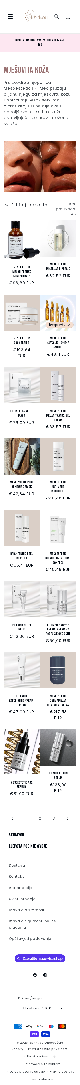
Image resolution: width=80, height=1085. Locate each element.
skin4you (36, 1043)
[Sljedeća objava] (71, 43)
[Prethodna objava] (9, 43)
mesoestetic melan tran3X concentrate (21, 271)
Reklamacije (20, 887)
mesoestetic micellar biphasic (58, 267)
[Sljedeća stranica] (67, 818)
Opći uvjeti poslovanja (30, 938)
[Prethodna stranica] (12, 818)
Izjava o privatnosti (27, 910)
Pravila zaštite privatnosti (48, 1049)
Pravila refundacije (42, 1056)
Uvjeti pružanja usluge (27, 1071)
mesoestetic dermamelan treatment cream (58, 700)
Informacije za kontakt (42, 1064)
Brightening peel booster (21, 556)
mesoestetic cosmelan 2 (22, 340)
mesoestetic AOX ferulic (22, 784)
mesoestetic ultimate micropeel (58, 487)
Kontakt (16, 876)
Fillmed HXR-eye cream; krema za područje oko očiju (58, 629)
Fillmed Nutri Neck (21, 627)
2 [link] (40, 818)
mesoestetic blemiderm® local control (58, 558)
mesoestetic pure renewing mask (21, 485)
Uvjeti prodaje (22, 898)
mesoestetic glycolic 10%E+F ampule (58, 342)
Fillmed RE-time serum (58, 775)
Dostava (17, 865)
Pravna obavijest (42, 1079)
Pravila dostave (62, 1071)
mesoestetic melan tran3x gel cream (58, 415)
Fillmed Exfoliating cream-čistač (22, 700)
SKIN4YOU (16, 835)
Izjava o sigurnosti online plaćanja (32, 924)
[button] (10, 16)
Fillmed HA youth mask (21, 413)
